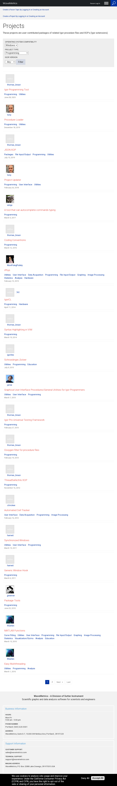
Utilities (22, 94)
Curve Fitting (10, 635)
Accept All (97, 778)
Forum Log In (95, 3)
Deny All (85, 778)
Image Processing (96, 275)
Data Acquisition (35, 275)
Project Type (11, 49)
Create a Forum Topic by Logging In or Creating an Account (26, 10)
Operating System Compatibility (21, 42)
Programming (10, 94)
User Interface (25, 184)
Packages (8, 154)
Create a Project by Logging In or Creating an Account (24, 16)
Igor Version (11, 57)
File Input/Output (23, 154)
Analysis (18, 278)
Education (32, 364)
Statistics (8, 278)
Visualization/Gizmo (24, 638)
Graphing (81, 275)
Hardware (28, 278)
